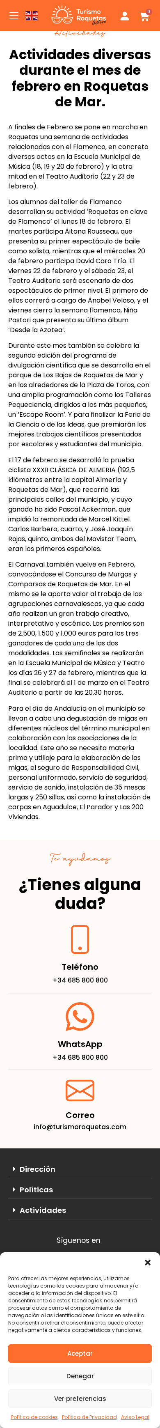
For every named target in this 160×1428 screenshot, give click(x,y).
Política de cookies (34, 1417)
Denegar (80, 1376)
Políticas (36, 1190)
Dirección (37, 1169)
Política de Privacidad (89, 1417)
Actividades (43, 1210)
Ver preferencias (80, 1398)
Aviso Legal (135, 1417)
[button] (148, 1262)
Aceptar (80, 1353)
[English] (32, 15)
